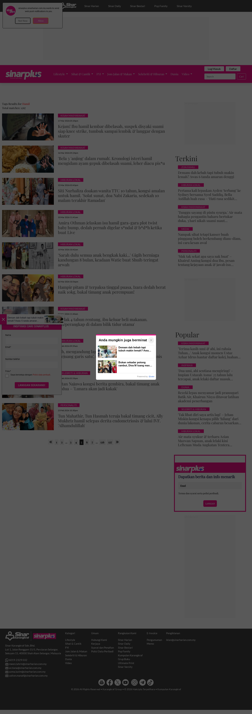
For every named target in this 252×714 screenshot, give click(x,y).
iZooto (151, 376)
